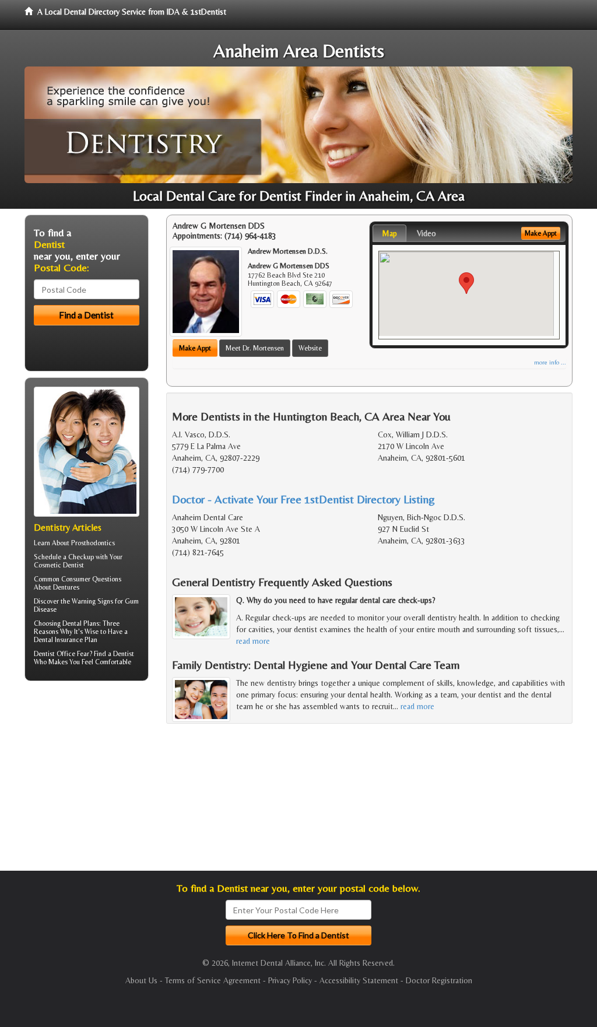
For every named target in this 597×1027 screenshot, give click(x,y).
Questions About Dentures (77, 583)
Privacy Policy (290, 980)
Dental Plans (80, 623)
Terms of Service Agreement (213, 980)
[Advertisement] (84, 780)
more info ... (550, 362)
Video (426, 233)
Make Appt (195, 348)
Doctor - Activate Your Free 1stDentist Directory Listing (303, 499)
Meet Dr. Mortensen (255, 348)
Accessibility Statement (358, 980)
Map (389, 233)
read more (253, 641)
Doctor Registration (439, 980)
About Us (141, 980)
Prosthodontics (93, 543)
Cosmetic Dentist (59, 565)
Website (310, 348)
